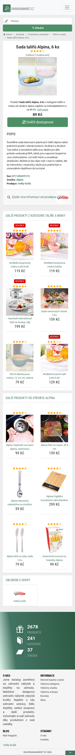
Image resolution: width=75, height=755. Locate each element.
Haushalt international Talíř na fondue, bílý (20, 320)
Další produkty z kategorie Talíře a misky (35, 215)
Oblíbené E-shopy (18, 580)
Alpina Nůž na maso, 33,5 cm (54, 447)
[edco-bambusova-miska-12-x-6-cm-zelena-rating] (19, 342)
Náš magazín (10, 735)
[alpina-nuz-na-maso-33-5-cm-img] (54, 428)
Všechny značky (48, 688)
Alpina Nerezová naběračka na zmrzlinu (20, 502)
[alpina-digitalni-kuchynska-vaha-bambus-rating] (54, 468)
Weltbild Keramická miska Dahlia (54, 264)
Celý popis (42, 109)
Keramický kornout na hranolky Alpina (54, 558)
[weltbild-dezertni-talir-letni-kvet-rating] (54, 342)
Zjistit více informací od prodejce (34, 197)
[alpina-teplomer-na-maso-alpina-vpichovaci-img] (19, 428)
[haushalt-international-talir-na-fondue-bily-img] (19, 302)
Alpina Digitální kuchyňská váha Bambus (54, 498)
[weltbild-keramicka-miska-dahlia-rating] (54, 231)
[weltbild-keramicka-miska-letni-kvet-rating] (19, 231)
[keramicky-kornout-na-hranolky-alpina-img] (54, 539)
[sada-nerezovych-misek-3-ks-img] (54, 298)
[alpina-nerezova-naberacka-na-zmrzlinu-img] (19, 484)
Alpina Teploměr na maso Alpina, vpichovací (19, 447)
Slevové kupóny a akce (52, 680)
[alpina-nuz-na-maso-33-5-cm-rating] (54, 413)
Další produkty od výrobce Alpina (30, 398)
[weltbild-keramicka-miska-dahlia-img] (54, 246)
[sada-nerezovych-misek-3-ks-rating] (54, 286)
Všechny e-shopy (49, 692)
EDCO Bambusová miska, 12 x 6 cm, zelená (20, 376)
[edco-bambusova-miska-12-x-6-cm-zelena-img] (19, 357)
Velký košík (24, 183)
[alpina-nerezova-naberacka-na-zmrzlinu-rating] (19, 468)
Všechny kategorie (49, 684)
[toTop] (70, 753)
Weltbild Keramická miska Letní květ (19, 264)
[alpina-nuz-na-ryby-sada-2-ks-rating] (19, 524)
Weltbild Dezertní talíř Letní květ (54, 376)
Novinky (44, 696)
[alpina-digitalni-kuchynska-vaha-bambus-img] (54, 482)
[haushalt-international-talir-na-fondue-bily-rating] (19, 286)
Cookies (44, 739)
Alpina (19, 179)
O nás (43, 735)
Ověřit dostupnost (39, 122)
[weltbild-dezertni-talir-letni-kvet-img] (54, 357)
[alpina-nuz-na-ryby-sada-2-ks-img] (19, 539)
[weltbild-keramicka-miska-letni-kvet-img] (19, 246)
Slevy (43, 700)
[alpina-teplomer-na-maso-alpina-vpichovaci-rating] (19, 413)
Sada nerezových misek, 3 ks (54, 313)
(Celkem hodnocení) (37, 55)
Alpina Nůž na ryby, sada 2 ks (20, 558)
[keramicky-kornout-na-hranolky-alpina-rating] (54, 524)
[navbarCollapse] (67, 8)
